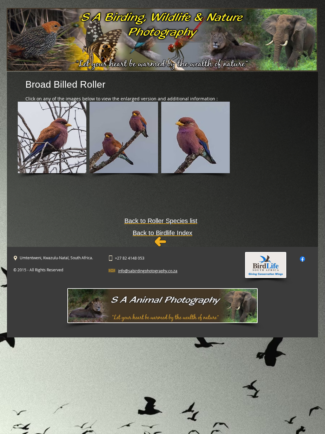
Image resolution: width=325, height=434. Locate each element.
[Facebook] (302, 258)
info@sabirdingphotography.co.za (147, 270)
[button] (52, 137)
